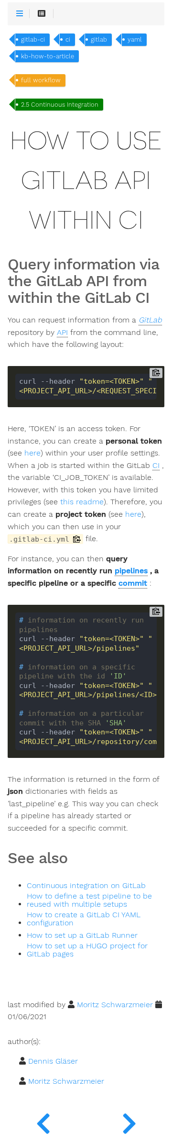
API (62, 332)
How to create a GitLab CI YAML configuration (83, 919)
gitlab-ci (33, 39)
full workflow (41, 80)
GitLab (150, 320)
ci (67, 39)
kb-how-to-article (47, 56)
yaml (135, 39)
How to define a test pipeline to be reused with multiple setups (89, 900)
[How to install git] (129, 1121)
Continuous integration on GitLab (86, 885)
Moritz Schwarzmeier (115, 1004)
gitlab (99, 39)
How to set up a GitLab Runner (82, 935)
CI (156, 465)
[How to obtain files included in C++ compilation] (43, 1121)
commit (132, 583)
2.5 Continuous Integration (59, 104)
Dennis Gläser (53, 1061)
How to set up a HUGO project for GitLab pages (87, 950)
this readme (82, 502)
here (32, 453)
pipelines (131, 571)
